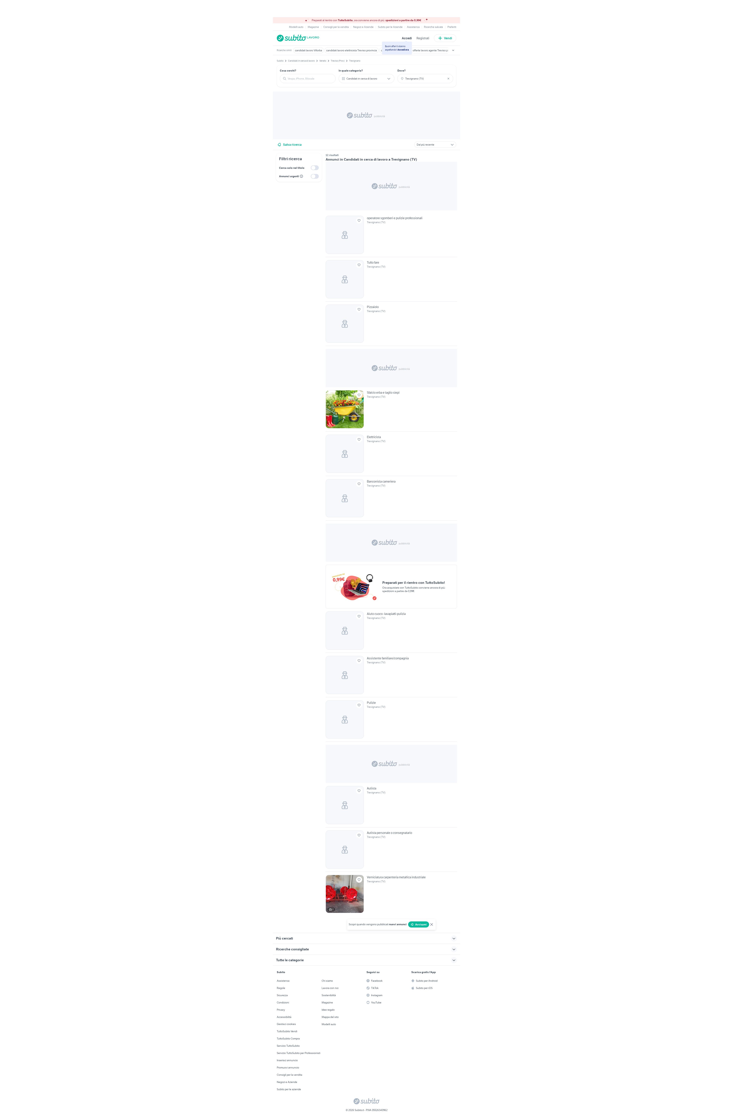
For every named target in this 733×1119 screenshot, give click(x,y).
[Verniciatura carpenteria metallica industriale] (391, 894)
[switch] (315, 167)
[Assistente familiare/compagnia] (391, 676)
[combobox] (310, 78)
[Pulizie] (391, 721)
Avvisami (421, 924)
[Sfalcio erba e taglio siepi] (391, 410)
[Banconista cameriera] (391, 499)
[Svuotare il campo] (448, 78)
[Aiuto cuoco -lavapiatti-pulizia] (391, 632)
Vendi (448, 38)
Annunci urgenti (289, 176)
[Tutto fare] (391, 280)
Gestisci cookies (286, 1024)
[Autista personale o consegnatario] (391, 851)
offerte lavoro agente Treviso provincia (435, 50)
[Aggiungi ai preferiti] (359, 220)
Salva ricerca (292, 144)
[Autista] (391, 806)
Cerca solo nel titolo (291, 168)
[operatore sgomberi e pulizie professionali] (391, 236)
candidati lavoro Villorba (308, 50)
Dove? (401, 70)
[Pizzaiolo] (391, 325)
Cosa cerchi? (288, 70)
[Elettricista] (391, 455)
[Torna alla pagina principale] (299, 38)
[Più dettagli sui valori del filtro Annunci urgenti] (301, 176)
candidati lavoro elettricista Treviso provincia (351, 50)
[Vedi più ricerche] (453, 50)
